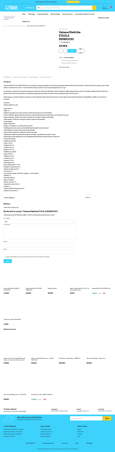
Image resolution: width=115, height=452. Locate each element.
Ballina (79, 429)
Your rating (7, 218)
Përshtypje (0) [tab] (33, 77)
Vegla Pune (26, 21)
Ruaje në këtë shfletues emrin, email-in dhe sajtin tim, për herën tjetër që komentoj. (28, 257)
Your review (7, 224)
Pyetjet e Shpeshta (46, 436)
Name (6, 241)
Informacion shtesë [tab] (20, 77)
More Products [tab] (45, 77)
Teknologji (31, 14)
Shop (23, 14)
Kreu (5, 26)
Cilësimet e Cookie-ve (47, 432)
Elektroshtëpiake (21, 26)
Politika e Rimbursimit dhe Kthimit (13, 434)
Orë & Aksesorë (67, 14)
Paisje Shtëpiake (42, 14)
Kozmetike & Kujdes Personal (84, 14)
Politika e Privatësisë (9, 436)
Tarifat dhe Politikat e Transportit (13, 432)
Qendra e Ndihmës (46, 434)
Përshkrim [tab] (7, 77)
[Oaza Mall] (12, 7)
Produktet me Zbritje (73, 2)
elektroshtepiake (69, 57)
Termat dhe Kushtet (46, 429)
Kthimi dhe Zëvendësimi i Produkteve (14, 429)
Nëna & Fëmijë (55, 14)
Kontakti (79, 434)
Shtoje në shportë (72, 51)
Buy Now (80, 51)
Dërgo (107, 418)
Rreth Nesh (80, 432)
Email (5, 249)
